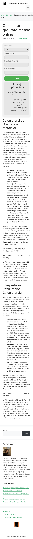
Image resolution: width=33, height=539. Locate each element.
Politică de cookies (9, 514)
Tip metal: (8, 46)
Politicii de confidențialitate (12, 517)
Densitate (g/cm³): (11, 61)
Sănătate (9, 15)
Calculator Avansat (18, 3)
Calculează (16, 78)
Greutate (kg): (9, 68)
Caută (5, 430)
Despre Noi (6, 511)
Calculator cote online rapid (12, 491)
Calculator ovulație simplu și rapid (15, 499)
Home (2, 15)
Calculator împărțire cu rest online (15, 502)
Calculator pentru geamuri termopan (16, 488)
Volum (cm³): (9, 53)
